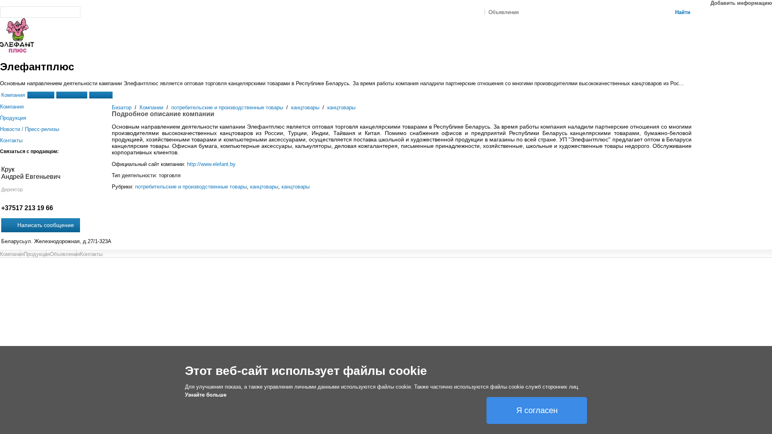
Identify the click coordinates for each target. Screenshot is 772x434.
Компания (13, 95)
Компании (151, 107)
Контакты (101, 95)
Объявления (72, 95)
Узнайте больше (205, 395)
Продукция (41, 95)
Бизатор (121, 107)
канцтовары (305, 107)
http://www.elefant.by (211, 164)
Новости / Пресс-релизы (29, 129)
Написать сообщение (45, 225)
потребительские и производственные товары (227, 107)
